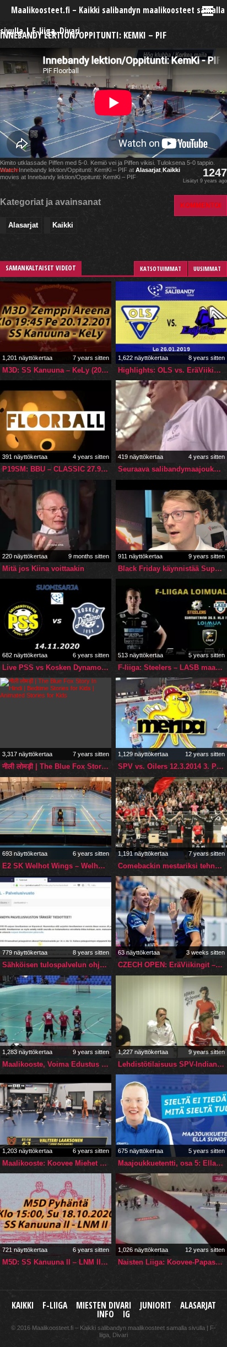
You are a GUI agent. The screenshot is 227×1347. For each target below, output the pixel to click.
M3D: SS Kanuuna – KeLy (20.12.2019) (56, 370)
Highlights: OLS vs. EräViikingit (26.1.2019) (172, 370)
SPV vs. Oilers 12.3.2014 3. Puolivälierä (172, 766)
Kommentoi (200, 205)
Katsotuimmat (160, 268)
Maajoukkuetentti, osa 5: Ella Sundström (172, 1163)
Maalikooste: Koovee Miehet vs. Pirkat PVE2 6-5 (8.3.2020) (56, 1163)
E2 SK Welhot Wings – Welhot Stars (56, 866)
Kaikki (171, 170)
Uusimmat (207, 268)
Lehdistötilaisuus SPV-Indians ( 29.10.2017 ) (172, 1064)
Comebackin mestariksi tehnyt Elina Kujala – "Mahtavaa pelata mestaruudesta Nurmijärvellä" (172, 866)
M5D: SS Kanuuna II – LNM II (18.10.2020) (56, 1262)
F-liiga (54, 1305)
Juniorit (155, 1305)
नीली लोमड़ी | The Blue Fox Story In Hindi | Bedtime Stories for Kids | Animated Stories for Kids (56, 766)
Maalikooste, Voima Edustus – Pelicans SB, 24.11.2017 (56, 1064)
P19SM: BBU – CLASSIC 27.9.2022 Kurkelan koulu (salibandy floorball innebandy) (56, 469)
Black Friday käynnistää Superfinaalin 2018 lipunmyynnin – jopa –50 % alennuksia (172, 568)
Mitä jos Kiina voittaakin (43, 568)
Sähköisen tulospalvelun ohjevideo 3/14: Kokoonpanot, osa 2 (56, 965)
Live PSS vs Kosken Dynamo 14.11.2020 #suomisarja (56, 667)
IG (126, 1314)
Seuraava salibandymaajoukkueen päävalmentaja (172, 469)
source (9, 170)
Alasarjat (148, 170)
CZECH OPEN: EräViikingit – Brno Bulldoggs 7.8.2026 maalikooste (172, 965)
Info (105, 1314)
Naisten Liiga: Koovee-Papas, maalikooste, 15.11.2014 (172, 1262)
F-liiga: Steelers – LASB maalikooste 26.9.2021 (172, 667)
